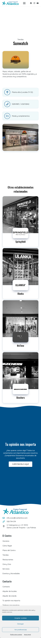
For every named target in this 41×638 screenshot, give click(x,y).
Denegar (20, 624)
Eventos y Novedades (11, 573)
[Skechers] (20, 377)
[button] (24, 3)
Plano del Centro (9, 550)
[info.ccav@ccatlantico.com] (5, 518)
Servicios (6, 569)
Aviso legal (27, 634)
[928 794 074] (5, 521)
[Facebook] (31, 3)
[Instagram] (34, 3)
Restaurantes (8, 560)
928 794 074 (11, 521)
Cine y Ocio (7, 564)
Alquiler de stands (10, 596)
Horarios (6, 541)
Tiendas (6, 555)
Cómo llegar (7, 546)
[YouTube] (37, 3)
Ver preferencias (20, 630)
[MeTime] (20, 325)
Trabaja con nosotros (11, 605)
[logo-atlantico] (10, 3)
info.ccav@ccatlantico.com (17, 518)
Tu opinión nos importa (11, 600)
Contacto (6, 587)
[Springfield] (20, 221)
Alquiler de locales (10, 591)
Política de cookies (16, 634)
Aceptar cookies (21, 618)
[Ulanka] (20, 273)
